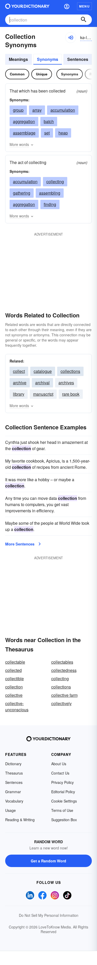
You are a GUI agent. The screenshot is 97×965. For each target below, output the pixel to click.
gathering (21, 193)
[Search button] (83, 19)
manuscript (43, 394)
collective (14, 695)
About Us (58, 763)
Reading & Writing (20, 819)
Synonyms (47, 59)
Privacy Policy (62, 782)
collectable (15, 662)
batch (49, 121)
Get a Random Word (48, 860)
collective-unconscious (16, 706)
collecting (55, 182)
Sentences (77, 59)
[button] (67, 6)
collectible (14, 679)
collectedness (64, 670)
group (18, 110)
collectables (62, 662)
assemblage (24, 133)
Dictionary (13, 763)
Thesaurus (14, 773)
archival (42, 383)
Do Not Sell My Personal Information (48, 915)
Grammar (13, 791)
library (18, 394)
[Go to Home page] (27, 6)
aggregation (24, 121)
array (37, 110)
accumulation (62, 110)
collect (19, 371)
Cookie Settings (64, 801)
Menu (84, 6)
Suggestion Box (64, 819)
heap (63, 133)
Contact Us (60, 773)
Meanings (18, 59)
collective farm (64, 695)
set (47, 133)
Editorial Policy (63, 791)
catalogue (43, 371)
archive (19, 383)
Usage (10, 810)
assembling (49, 193)
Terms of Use (62, 810)
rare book (70, 394)
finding (50, 204)
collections (70, 371)
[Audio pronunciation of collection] (70, 37)
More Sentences (19, 544)
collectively (61, 703)
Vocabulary (14, 801)
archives (66, 383)
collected (13, 670)
